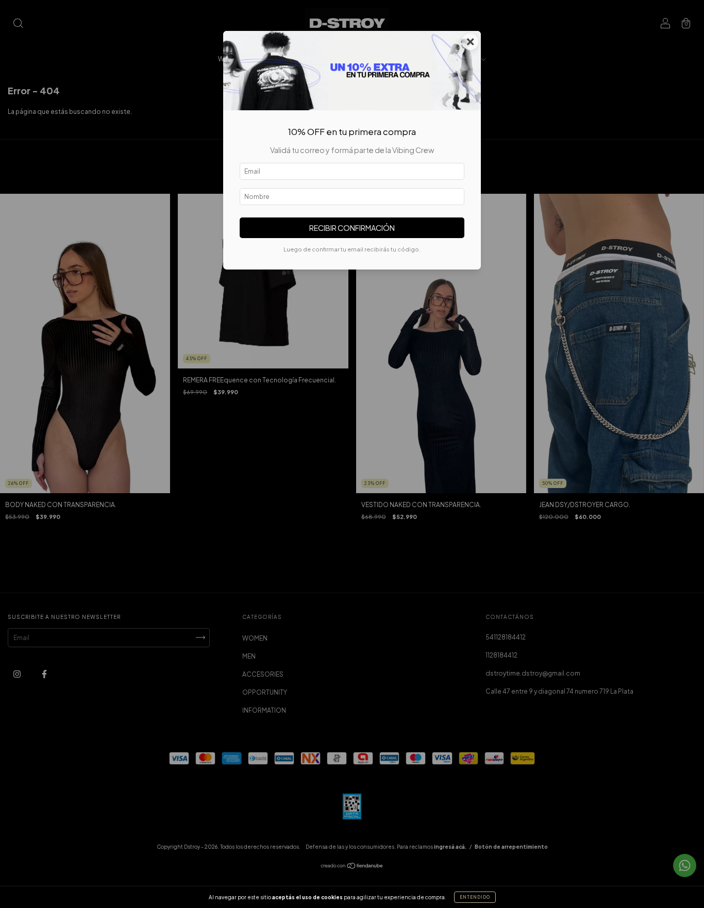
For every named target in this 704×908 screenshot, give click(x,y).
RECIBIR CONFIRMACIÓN (352, 227)
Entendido (475, 897)
